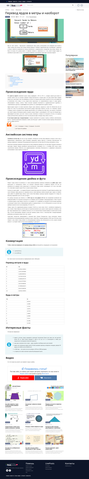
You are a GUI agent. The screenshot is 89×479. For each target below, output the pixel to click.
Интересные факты (14, 84)
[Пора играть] (75, 91)
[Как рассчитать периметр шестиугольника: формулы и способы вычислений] (54, 396)
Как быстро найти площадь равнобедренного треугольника (52, 427)
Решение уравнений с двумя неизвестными (52, 448)
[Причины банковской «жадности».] (75, 78)
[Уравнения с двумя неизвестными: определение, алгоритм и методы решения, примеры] (54, 439)
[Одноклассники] (49, 387)
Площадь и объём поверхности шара (34, 426)
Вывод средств (28, 469)
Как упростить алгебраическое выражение (12, 448)
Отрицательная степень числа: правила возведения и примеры (12, 427)
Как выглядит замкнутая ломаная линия (33, 404)
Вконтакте (45, 374)
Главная (10, 1)
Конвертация (12, 81)
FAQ (26, 472)
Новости (15, 1)
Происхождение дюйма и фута (16, 79)
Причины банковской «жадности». (74, 84)
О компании (47, 465)
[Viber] (58, 387)
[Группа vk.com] (78, 5)
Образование (18, 9)
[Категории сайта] (8, 5)
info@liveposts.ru (68, 465)
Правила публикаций (29, 467)
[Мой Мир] (51, 387)
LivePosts (7, 9)
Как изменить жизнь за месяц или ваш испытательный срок (75, 69)
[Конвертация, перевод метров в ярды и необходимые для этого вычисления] (34, 31)
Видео (24, 1)
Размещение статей (29, 470)
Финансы (67, 81)
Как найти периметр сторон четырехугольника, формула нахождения (11, 405)
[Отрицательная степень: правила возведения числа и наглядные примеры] (14, 418)
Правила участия (29, 465)
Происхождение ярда (14, 77)
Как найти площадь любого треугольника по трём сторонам (33, 448)
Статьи (20, 1)
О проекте (29, 1)
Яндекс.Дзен (24, 374)
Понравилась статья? (35, 368)
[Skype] (61, 387)
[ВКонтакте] (47, 387)
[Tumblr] (56, 387)
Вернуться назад (80, 9)
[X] (53, 387)
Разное (67, 66)
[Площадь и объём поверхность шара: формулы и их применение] (34, 418)
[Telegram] (63, 387)
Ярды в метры (15, 83)
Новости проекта (48, 467)
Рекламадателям (48, 469)
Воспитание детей (69, 95)
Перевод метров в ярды (17, 82)
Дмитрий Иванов (32, 16)
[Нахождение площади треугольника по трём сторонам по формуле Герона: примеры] (34, 439)
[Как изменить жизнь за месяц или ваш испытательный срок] (75, 63)
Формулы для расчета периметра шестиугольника (53, 404)
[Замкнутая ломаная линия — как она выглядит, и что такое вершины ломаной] (34, 396)
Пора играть (68, 97)
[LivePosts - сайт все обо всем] (16, 5)
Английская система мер (15, 78)
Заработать (28, 475)
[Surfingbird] (54, 387)
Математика (7, 16)
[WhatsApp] (59, 387)
